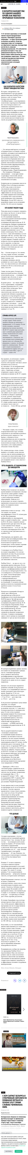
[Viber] (14, 980)
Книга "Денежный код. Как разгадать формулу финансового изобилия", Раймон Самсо (13, 1021)
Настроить (9, 1151)
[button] (24, 1009)
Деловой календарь (24, 1)
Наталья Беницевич (6, 23)
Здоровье (4, 7)
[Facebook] (24, 980)
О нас (7, 1)
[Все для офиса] (19, 1)
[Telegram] (19, 980)
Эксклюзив (3, 1)
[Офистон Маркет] (15, 1)
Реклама (11, 1)
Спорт (3, 1092)
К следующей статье (14, 973)
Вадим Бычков (5, 1113)
